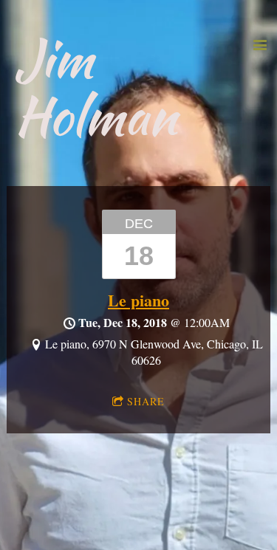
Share (146, 401)
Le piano (138, 300)
